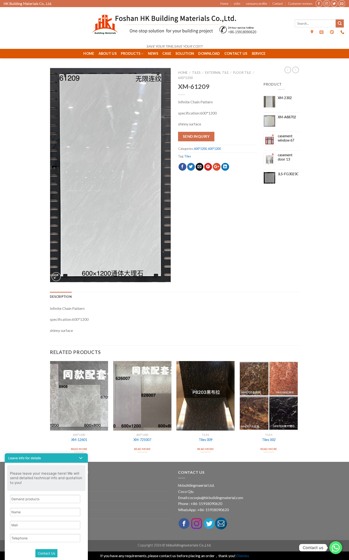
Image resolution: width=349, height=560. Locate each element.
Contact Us (235, 53)
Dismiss (242, 555)
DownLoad (209, 53)
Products (130, 53)
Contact (277, 3)
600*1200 (185, 78)
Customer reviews (300, 3)
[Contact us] (335, 547)
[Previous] (50, 410)
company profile (256, 3)
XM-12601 (79, 440)
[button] (46, 458)
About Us (108, 53)
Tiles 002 (269, 440)
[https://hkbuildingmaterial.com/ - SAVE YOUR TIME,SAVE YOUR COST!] (174, 24)
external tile (217, 72)
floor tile (242, 72)
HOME (88, 53)
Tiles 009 (205, 440)
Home (224, 3)
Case (166, 53)
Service (259, 53)
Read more (79, 448)
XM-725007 (142, 440)
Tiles (196, 72)
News (153, 53)
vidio (237, 3)
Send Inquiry (196, 136)
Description (61, 296)
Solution (184, 53)
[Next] (297, 410)
